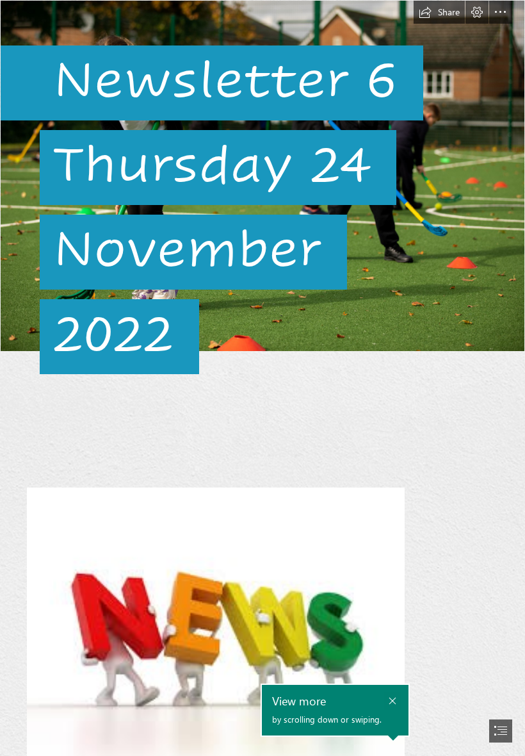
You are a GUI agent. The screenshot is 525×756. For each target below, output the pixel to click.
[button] (439, 12)
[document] (262, 378)
